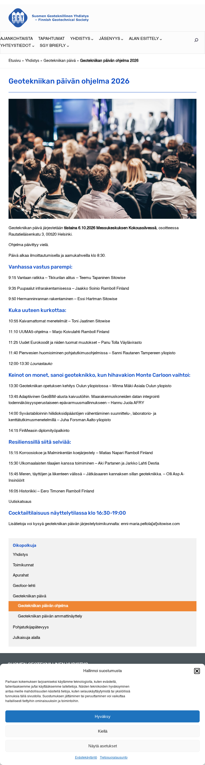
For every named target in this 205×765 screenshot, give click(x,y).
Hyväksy (103, 716)
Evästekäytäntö (86, 757)
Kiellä (102, 731)
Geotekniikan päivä (60, 61)
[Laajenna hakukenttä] (196, 40)
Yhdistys (32, 61)
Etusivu (15, 61)
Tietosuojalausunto (114, 757)
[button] (197, 671)
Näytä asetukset (102, 746)
